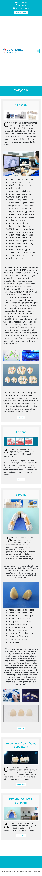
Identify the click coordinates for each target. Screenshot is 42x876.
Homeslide (21, 784)
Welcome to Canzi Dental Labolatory (21, 745)
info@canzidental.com (22, 8)
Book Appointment (21, 12)
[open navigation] (38, 51)
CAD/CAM (21, 105)
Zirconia (21, 494)
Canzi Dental (15, 49)
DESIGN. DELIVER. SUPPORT (21, 801)
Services (21, 417)
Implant (21, 432)
